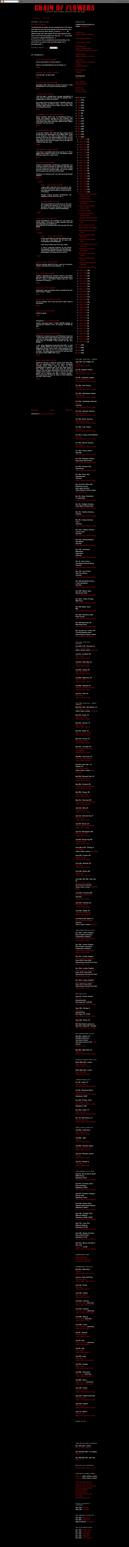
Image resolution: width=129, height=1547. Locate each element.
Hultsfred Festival (81, 1295)
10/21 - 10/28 (83, 163)
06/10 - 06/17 (83, 281)
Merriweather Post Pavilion (84, 895)
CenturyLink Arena (81, 810)
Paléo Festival (80, 1374)
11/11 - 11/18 (83, 157)
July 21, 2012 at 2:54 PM (54, 236)
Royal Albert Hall (81, 1064)
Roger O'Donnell (81, 46)
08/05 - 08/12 (83, 184)
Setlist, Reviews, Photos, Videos (86, 373)
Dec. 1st (78, 636)
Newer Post (34, 410)
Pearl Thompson (81, 70)
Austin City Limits (81, 1084)
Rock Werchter (80, 1319)
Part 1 (89, 1521)
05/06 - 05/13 (83, 294)
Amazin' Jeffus (40, 299)
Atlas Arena (79, 429)
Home (52, 410)
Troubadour (86, 1534)
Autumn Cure (40, 333)
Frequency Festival (81, 1390)
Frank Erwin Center (82, 717)
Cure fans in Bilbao (85, 210)
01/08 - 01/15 (83, 339)
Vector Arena (80, 656)
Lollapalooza (80, 1163)
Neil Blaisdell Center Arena (84, 1148)
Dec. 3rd (91, 636)
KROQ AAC (86, 1536)
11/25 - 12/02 (83, 152)
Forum (78, 403)
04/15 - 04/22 (83, 302)
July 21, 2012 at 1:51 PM (50, 149)
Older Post (69, 410)
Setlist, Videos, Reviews (83, 366)
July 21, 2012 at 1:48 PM (46, 130)
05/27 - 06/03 (83, 286)
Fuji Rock (79, 1140)
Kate (37, 311)
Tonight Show (86, 1530)
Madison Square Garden (83, 883)
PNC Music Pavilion (82, 904)
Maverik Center (80, 818)
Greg (37, 273)
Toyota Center (80, 725)
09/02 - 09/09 (83, 173)
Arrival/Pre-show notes (83, 1498)
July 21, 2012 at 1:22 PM (45, 94)
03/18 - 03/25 (83, 312)
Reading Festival (81, 1398)
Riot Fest (78, 998)
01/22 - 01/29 (83, 333)
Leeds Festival (80, 1405)
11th (96, 711)
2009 (79, 350)
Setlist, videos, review (82, 899)
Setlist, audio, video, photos (84, 1368)
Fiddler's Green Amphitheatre (85, 825)
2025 (79, 102)
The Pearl (86, 1507)
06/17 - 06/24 (83, 278)
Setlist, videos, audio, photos (85, 1273)
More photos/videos (82, 1490)
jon (37, 130)
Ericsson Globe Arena (82, 379)
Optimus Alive (80, 1366)
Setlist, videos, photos (83, 1289)
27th (95, 924)
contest (94, 1042)
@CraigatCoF (85, 26)
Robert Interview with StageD (88, 227)
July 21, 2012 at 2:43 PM (47, 162)
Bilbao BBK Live (81, 1358)
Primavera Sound (81, 1279)
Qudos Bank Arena (81, 672)
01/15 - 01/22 (83, 336)
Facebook (94, 50)
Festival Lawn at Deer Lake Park (85, 802)
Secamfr (38, 218)
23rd (77, 772)
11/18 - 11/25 (83, 155)
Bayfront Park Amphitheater (84, 920)
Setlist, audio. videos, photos (85, 1360)
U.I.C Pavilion (80, 849)
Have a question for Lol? (86, 225)
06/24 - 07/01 (83, 276)
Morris (38, 59)
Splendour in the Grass (83, 664)
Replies (40, 181)
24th (80, 772)
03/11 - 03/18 (83, 315)
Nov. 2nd (84, 492)
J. (36, 94)
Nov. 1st (78, 492)
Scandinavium (80, 395)
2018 (79, 121)
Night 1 (78, 1453)
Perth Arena (79, 695)
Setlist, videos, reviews (83, 719)
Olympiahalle (80, 445)
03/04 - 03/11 (83, 318)
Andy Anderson (80, 82)
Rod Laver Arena (81, 679)
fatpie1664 (39, 72)
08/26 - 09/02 (83, 176)
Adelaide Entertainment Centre (85, 687)
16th (92, 650)
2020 (79, 116)
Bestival (78, 363)
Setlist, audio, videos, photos (85, 1305)
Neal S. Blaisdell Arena (83, 648)
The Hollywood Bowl (82, 768)
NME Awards (87, 1518)
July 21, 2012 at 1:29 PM (55, 114)
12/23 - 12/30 (83, 142)
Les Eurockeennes (81, 1326)
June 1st (78, 1478)
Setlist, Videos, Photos (83, 940)
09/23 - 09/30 (83, 168)
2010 (79, 347)
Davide (38, 360)
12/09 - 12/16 (83, 147)
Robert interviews (81, 1257)
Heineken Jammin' (81, 1342)
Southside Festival (81, 1311)
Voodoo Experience (82, 1120)
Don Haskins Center (82, 741)
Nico (37, 162)
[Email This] (51, 48)
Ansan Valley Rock (81, 1132)
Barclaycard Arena (81, 413)
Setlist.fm (63, 31)
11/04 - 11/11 (83, 160)
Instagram (79, 72)
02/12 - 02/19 (83, 326)
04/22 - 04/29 (83, 299)
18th (92, 887)
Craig (42, 185)
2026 (79, 100)
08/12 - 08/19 (83, 181)
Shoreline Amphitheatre (83, 778)
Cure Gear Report (81, 1492)
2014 (79, 131)
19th (96, 887)
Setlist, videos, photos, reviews (85, 1392)
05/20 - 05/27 (83, 289)
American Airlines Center (83, 733)
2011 (79, 345)
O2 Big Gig (86, 1519)
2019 (79, 118)
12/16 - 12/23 (83, 144)
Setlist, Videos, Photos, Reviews (86, 1179)
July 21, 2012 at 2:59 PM (51, 201)
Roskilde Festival (81, 1334)
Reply (38, 67)
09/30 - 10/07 (83, 165)
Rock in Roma (80, 1350)
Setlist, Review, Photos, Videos (85, 1016)
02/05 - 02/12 (83, 328)
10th (92, 711)
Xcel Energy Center (82, 833)
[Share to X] (55, 48)
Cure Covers (46, 18)
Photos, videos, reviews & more (85, 1468)
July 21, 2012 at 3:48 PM (47, 273)
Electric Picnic (80, 1413)
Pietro (38, 288)
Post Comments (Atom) (47, 414)
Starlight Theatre (81, 841)
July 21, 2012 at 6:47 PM (51, 321)
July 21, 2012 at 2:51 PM (54, 185)
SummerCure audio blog (83, 1261)
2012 (79, 137)
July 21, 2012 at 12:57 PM (50, 82)
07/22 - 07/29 (83, 189)
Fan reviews (79, 1496)
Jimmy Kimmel (87, 1538)
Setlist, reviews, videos (83, 658)
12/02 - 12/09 (83, 149)
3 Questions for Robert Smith (88, 218)
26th (91, 924)
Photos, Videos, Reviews (83, 1448)
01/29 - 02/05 (83, 331)
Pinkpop (78, 1271)
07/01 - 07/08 (83, 273)
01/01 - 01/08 (83, 341)
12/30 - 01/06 (83, 139)
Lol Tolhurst (79, 60)
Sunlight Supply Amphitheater (85, 786)
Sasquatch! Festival (82, 794)
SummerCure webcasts (83, 1259)
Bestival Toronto (81, 857)
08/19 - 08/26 (83, 178)
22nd (92, 770)
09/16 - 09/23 (83, 171)
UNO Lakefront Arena (82, 709)
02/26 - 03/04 (83, 320)
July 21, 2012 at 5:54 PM (46, 311)
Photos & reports (81, 1046)
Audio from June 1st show (84, 1484)
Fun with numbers (84, 199)
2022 (79, 110)
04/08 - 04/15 (83, 305)
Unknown (39, 262)
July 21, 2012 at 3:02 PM (50, 262)
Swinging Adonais (42, 114)
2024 (79, 105)
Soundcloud (79, 50)
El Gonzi (39, 82)
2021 (79, 113)
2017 (79, 123)
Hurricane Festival (81, 1303)
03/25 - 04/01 (83, 310)
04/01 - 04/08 (83, 307)
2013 (79, 134)
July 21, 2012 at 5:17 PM (53, 299)
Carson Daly (86, 1532)
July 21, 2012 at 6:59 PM (52, 333)
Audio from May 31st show (84, 1482)
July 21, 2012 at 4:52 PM (47, 288)
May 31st (78, 1476)
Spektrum (79, 387)
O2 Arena (78, 437)
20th (77, 889)
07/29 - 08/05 (83, 186)
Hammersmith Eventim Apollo (85, 938)
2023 (79, 108)
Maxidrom (79, 1287)
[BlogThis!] (53, 48)
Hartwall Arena (80, 371)
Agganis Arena (80, 873)
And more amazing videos (84, 1488)
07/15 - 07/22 (83, 192)
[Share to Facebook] (57, 48)
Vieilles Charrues (81, 1382)
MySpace (87, 50)
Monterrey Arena (81, 1092)
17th (96, 650)
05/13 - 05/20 (83, 291)
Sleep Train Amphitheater (83, 758)
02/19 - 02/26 (83, 323)
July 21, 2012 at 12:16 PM (48, 59)
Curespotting (36, 18)
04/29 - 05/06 (83, 297)
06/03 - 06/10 (83, 283)
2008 (79, 353)
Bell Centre (79, 865)
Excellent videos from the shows (86, 1486)
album (62, 35)
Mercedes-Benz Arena (82, 421)
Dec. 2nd (84, 636)
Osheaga (78, 1155)
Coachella (86, 1509)
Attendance (79, 1247)
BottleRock (79, 1052)
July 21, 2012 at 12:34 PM (50, 72)
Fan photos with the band (84, 1494)
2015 (79, 129)
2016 (79, 126)
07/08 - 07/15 (83, 270)
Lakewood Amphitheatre (83, 912)
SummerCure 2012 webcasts (87, 267)
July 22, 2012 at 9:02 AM (48, 360)
